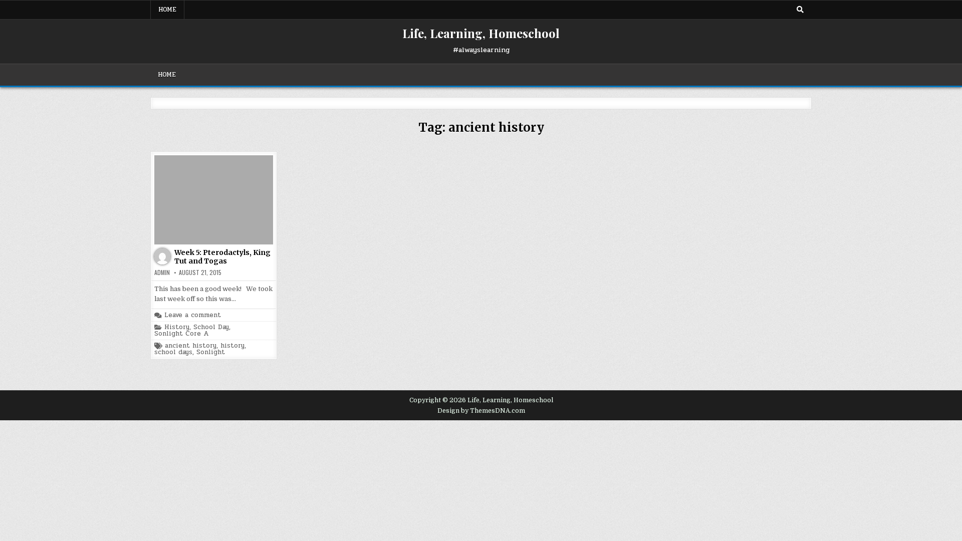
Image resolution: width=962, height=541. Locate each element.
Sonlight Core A (181, 334)
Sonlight (210, 352)
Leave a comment (192, 315)
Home (167, 10)
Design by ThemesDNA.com (481, 410)
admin (162, 272)
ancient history (190, 346)
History (176, 327)
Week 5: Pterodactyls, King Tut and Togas (222, 256)
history (232, 346)
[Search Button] (800, 10)
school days (173, 352)
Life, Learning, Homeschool (481, 33)
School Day (211, 327)
